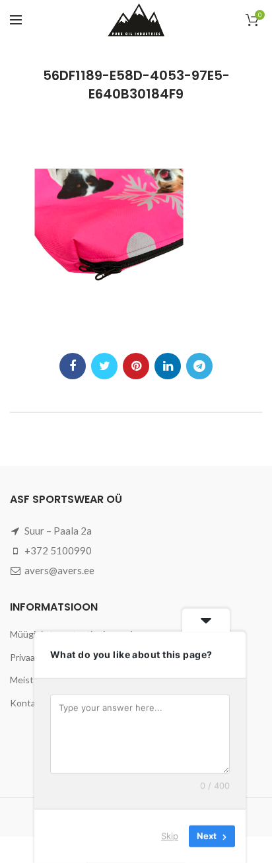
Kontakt (27, 702)
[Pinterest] (136, 366)
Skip (169, 836)
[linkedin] (167, 366)
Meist (22, 679)
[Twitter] (104, 366)
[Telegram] (199, 366)
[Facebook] (72, 366)
